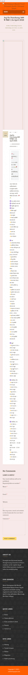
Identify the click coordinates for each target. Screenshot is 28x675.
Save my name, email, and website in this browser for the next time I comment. (13, 513)
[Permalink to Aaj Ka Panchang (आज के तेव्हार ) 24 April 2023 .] (13, 129)
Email (5, 494)
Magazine (7, 655)
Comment (6, 519)
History (6, 644)
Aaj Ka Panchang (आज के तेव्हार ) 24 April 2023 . (14, 28)
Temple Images (9, 648)
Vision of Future (9, 618)
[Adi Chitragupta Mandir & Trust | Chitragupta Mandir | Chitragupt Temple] (14, 6)
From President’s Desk (11, 622)
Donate (6, 625)
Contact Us (7, 629)
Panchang (14, 25)
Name (5, 486)
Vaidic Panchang (9, 658)
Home (8, 25)
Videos (6, 651)
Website (5, 502)
